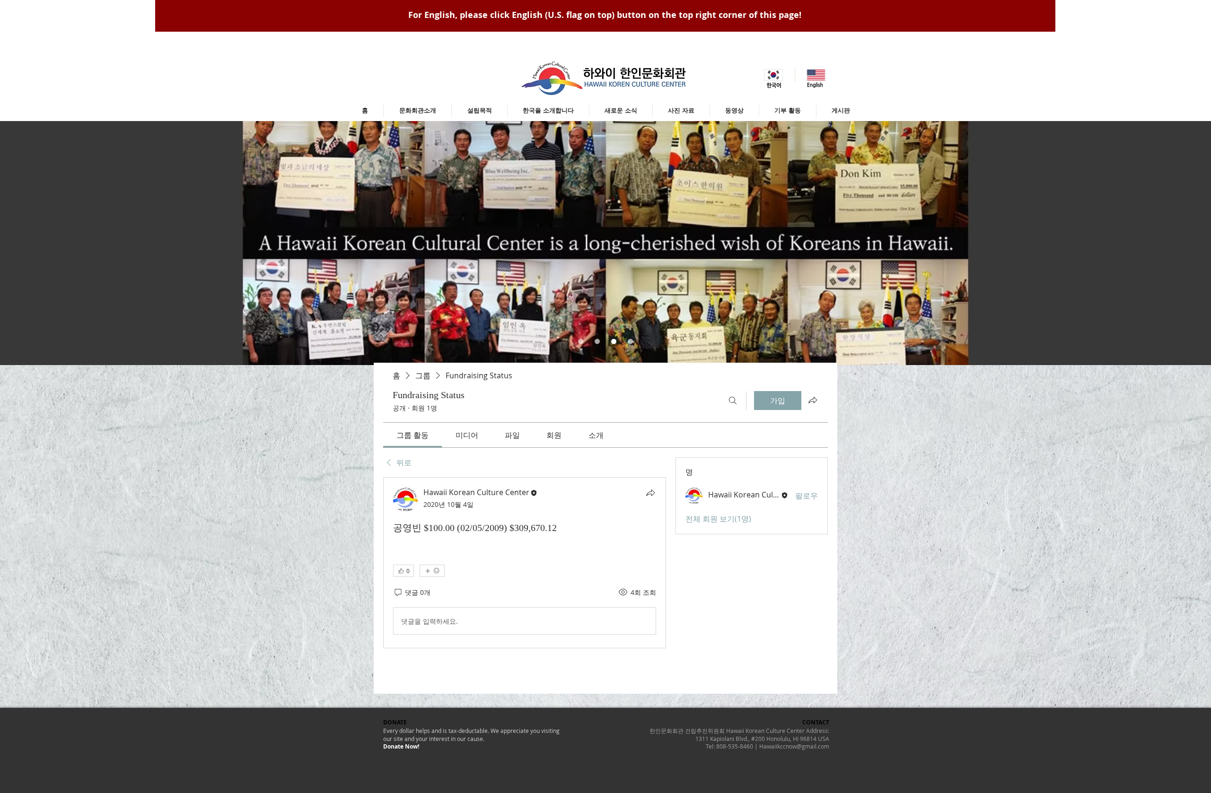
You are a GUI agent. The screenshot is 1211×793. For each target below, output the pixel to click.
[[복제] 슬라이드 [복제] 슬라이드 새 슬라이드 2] (613, 341)
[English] (816, 75)
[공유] (650, 492)
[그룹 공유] (812, 400)
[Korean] (774, 75)
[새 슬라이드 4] (630, 341)
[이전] (53, 243)
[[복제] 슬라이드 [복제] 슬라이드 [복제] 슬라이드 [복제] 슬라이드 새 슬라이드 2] (597, 341)
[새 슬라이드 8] (580, 341)
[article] (524, 562)
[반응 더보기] (432, 571)
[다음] (1157, 243)
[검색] (732, 400)
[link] (412, 435)
